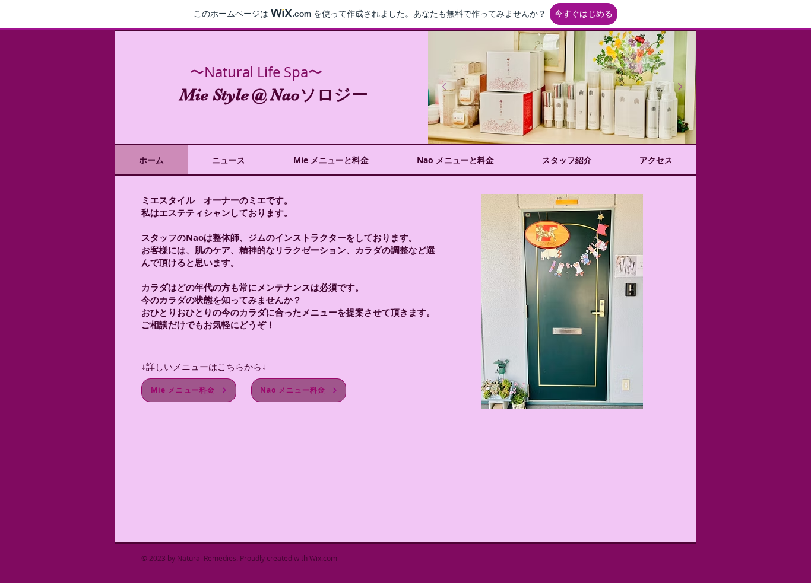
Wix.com (323, 558)
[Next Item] (679, 87)
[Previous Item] (444, 87)
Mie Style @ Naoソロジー (273, 94)
